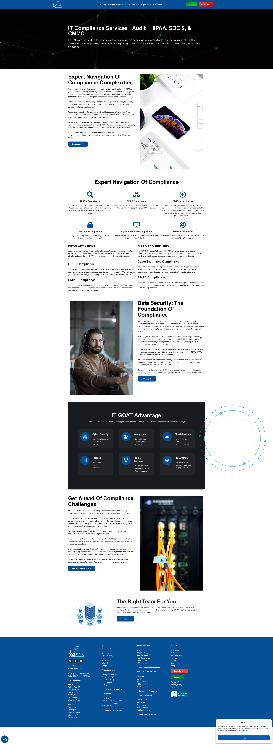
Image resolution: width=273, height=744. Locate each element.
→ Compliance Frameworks (148, 691)
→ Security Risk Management (148, 667)
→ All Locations (74, 680)
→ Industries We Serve (146, 714)
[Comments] (5, 739)
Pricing (103, 4)
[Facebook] (70, 661)
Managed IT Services (116, 4)
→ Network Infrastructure (113, 710)
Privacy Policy (245, 730)
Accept (244, 738)
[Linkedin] (81, 661)
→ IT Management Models (112, 689)
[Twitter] (75, 661)
